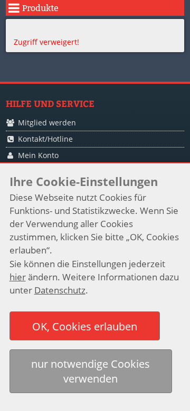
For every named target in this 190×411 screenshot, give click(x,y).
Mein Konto (38, 155)
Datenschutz (60, 290)
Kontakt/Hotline (45, 139)
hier (18, 277)
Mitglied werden (47, 123)
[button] (85, 325)
